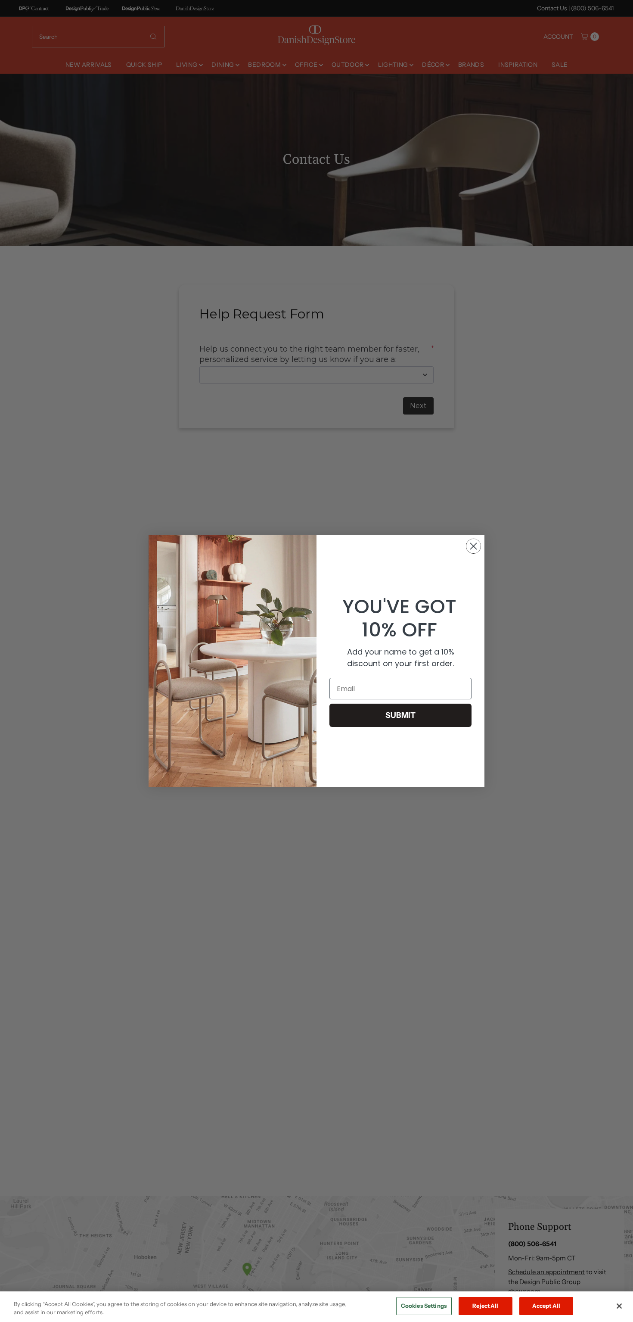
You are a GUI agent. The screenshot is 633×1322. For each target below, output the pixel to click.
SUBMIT (400, 715)
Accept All (546, 1305)
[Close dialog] (473, 546)
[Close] (619, 1306)
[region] (316, 1306)
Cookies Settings (424, 1305)
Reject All (485, 1305)
